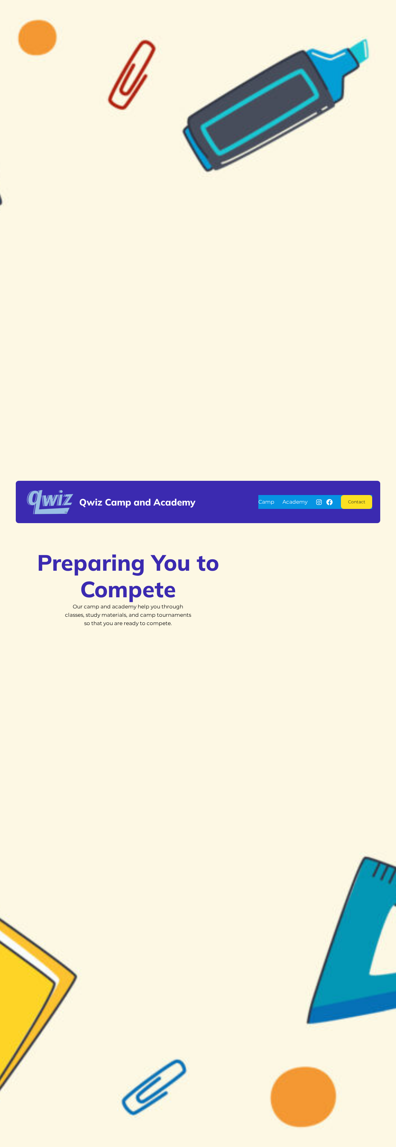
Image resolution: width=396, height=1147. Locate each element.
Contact (356, 502)
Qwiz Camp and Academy (137, 502)
